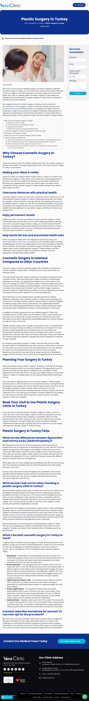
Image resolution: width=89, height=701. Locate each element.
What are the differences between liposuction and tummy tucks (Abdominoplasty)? (34, 140)
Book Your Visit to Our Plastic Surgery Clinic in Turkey (23, 135)
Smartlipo (8, 242)
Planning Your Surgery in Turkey (16, 133)
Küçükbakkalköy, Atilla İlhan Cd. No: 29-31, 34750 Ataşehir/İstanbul (63, 670)
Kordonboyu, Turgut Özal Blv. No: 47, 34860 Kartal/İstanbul (60, 664)
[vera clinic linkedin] (19, 669)
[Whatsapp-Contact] (84, 696)
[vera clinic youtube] (12, 669)
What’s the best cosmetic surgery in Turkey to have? (24, 144)
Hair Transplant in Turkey (34, 23)
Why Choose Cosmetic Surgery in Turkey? (19, 121)
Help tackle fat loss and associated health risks (23, 129)
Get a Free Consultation (17, 148)
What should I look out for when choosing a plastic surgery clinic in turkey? (31, 142)
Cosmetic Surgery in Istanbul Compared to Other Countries (25, 131)
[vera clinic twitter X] (15, 669)
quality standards (15, 515)
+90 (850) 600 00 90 (53, 674)
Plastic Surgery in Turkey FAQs (15, 138)
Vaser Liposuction (11, 109)
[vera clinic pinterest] (23, 669)
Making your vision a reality (15, 123)
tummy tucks (21, 242)
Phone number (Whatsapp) (74, 73)
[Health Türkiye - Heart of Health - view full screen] (20, 680)
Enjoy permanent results (15, 127)
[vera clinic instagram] (8, 669)
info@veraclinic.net (48, 678)
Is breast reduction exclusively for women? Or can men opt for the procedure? (33, 146)
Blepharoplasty (27, 109)
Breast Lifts (13, 106)
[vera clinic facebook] (4, 669)
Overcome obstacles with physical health (21, 125)
